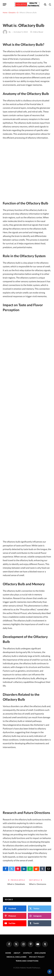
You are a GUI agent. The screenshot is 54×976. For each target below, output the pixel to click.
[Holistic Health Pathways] (27, 4)
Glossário (12, 13)
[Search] (45, 4)
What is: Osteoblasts (16, 884)
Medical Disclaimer (16, 957)
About (17, 953)
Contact (27, 953)
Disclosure (40, 953)
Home (5, 13)
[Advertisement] (27, 169)
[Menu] (4, 4)
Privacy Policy (37, 957)
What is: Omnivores (37, 884)
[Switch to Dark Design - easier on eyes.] (49, 4)
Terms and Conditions (27, 961)
